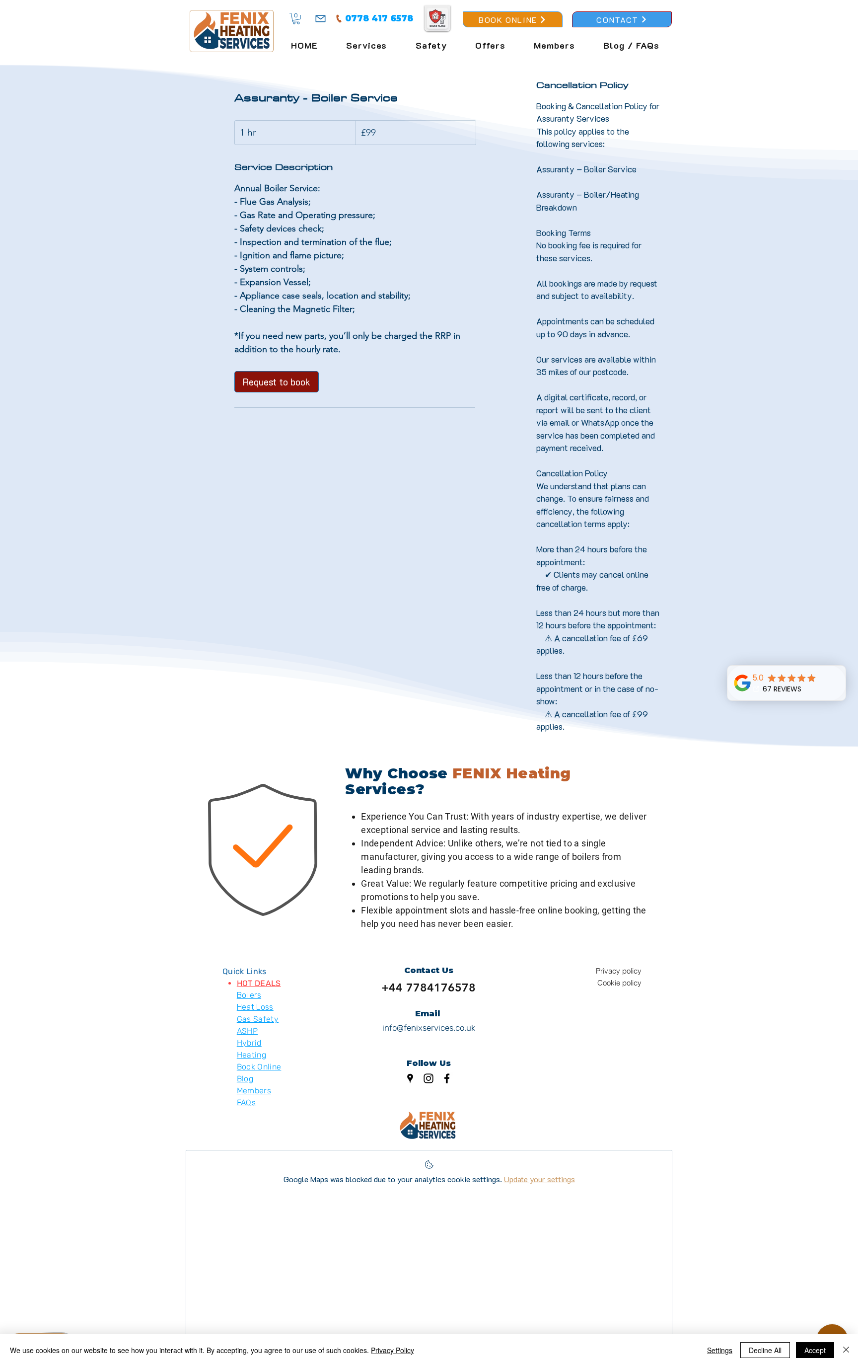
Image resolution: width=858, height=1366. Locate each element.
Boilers (249, 995)
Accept (815, 1350)
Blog (245, 1078)
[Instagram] (428, 1078)
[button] (296, 18)
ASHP (247, 1031)
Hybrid (249, 1043)
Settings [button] (719, 1350)
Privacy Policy (392, 1350)
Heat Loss (255, 1007)
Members (254, 1090)
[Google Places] (410, 1078)
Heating (251, 1055)
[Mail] (320, 18)
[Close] (846, 1350)
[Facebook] (446, 1078)
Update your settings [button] (539, 1179)
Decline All (765, 1350)
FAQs (246, 1102)
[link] (276, 381)
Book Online (259, 1066)
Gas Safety (258, 1019)
